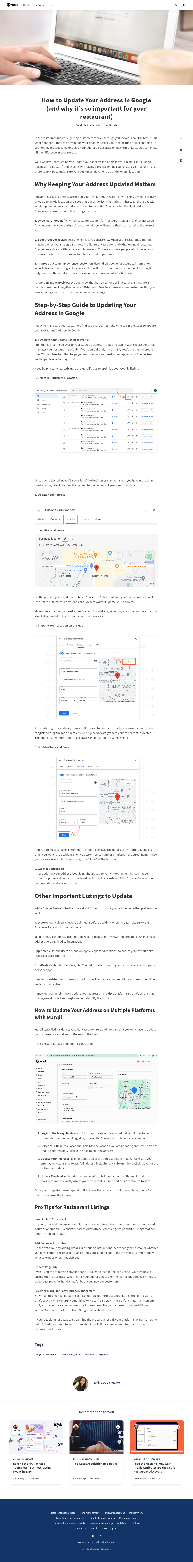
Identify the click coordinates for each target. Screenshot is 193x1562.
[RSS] (100, 1536)
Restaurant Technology (101, 1523)
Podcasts (81, 1528)
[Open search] (176, 5)
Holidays (121, 1523)
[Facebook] (181, 160)
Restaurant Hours (128, 1517)
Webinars (135, 1523)
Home (26, 5)
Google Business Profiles (102, 1517)
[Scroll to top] (181, 139)
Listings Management (71, 1354)
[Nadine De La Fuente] (80, 1383)
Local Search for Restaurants (147, 1458)
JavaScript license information (96, 1548)
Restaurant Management (96, 1354)
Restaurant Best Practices (62, 1512)
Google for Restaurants (88, 125)
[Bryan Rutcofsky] (76, 1427)
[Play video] (96, 1088)
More (38, 5)
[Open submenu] (53, 5)
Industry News (136, 1512)
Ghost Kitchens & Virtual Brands (69, 1523)
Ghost (112, 1542)
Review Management (114, 1512)
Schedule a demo (53, 1324)
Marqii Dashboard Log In (103, 1528)
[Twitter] (181, 150)
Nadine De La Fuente (106, 1382)
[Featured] (57, 1427)
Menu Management (89, 1512)
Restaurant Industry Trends (86, 1458)
